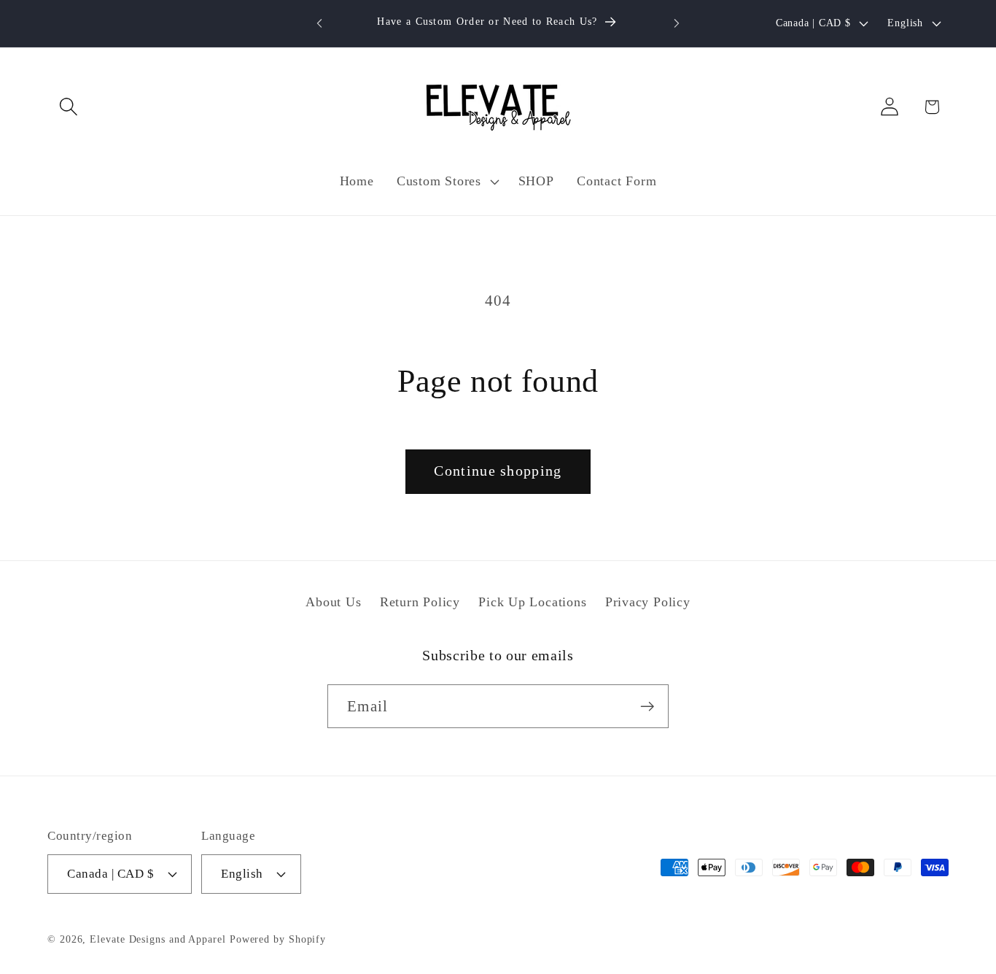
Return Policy (420, 602)
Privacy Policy (647, 602)
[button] (68, 107)
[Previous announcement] (319, 23)
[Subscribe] (647, 706)
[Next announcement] (677, 23)
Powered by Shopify (278, 939)
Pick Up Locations (532, 602)
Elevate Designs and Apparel (158, 939)
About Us (333, 602)
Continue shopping (497, 471)
